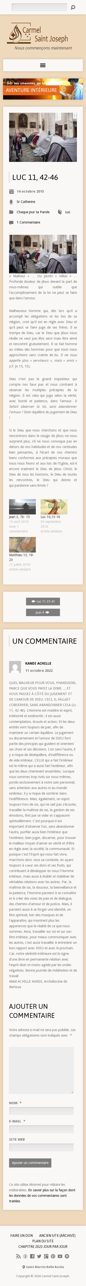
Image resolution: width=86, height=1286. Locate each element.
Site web (17, 1139)
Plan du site (43, 1241)
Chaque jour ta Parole (33, 212)
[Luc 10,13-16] (54, 506)
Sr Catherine (26, 202)
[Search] (72, 7)
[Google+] (46, 1256)
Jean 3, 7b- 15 (19, 517)
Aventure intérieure (31, 90)
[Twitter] (39, 1256)
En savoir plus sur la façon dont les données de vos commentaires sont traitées (42, 1195)
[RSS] (18, 1256)
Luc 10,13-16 (50, 517)
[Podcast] (25, 1256)
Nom (15, 1103)
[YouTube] (60, 1256)
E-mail (17, 1121)
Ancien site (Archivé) (57, 1236)
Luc (67, 212)
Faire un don (21, 1236)
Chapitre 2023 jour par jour (42, 1247)
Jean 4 (40, 612)
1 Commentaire (28, 222)
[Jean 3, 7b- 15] (22, 506)
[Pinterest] (53, 1256)
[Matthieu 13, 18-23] (22, 544)
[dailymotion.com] (67, 1256)
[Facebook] (32, 1256)
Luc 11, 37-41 (45, 601)
